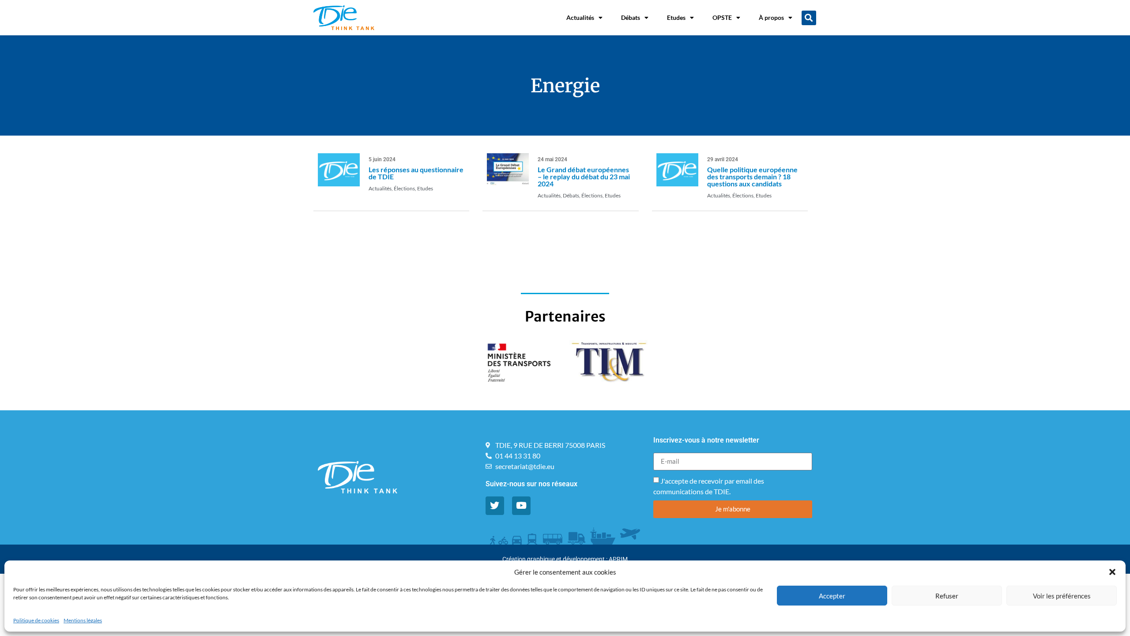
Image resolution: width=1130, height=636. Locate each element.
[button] (1112, 572)
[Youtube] (521, 505)
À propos (771, 17)
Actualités (580, 17)
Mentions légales (83, 620)
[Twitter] (495, 505)
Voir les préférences (1062, 596)
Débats (630, 17)
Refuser (946, 596)
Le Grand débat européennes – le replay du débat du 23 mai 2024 (584, 176)
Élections (404, 188)
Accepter (832, 596)
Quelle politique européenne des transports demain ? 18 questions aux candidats (752, 176)
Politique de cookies (36, 620)
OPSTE (722, 17)
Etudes (676, 17)
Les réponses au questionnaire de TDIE (416, 173)
